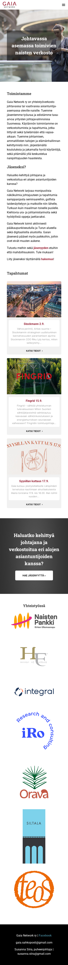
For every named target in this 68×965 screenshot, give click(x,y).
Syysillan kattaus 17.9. (34, 481)
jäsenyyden (41, 248)
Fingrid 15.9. (34, 401)
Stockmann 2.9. (34, 324)
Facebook (45, 935)
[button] (63, 4)
